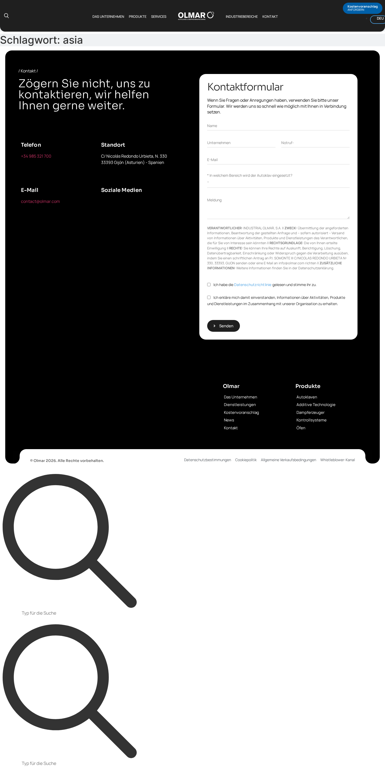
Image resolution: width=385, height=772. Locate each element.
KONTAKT (270, 16)
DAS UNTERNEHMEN (108, 16)
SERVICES (158, 16)
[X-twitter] (132, 204)
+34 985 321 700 (36, 156)
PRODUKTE (137, 16)
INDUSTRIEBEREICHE (242, 16)
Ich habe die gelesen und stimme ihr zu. (264, 284)
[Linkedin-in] (156, 204)
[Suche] (70, 541)
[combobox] (192, 613)
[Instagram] (107, 219)
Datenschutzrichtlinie (252, 284)
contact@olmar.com (40, 201)
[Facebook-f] (107, 204)
